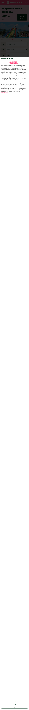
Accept (14, 701)
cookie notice (4, 89)
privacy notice (4, 92)
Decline (14, 707)
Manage (15, 704)
